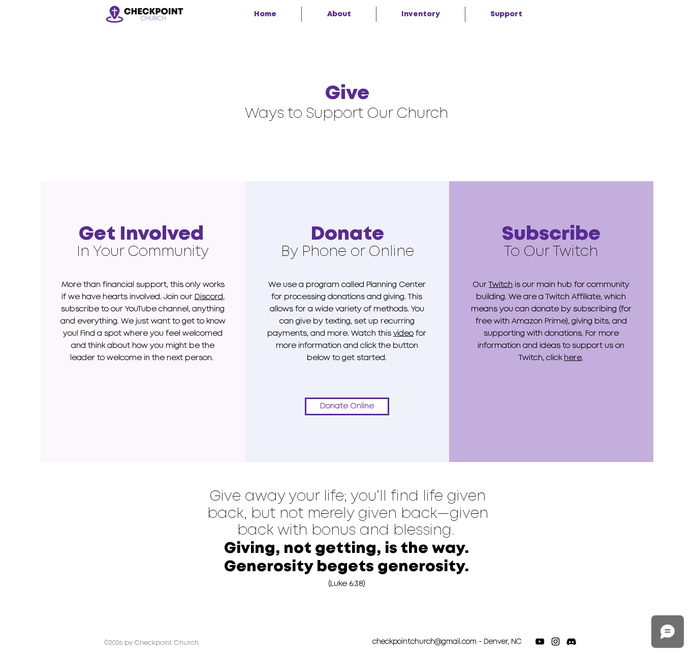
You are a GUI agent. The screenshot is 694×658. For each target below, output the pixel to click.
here (573, 357)
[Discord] (571, 641)
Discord (209, 297)
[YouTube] (539, 641)
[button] (339, 14)
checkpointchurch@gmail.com (424, 642)
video (403, 333)
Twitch (501, 284)
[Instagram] (555, 641)
